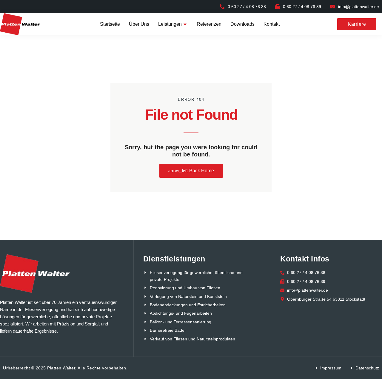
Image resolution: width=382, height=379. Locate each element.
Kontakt (272, 24)
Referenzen (209, 24)
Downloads (242, 24)
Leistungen (170, 24)
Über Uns (139, 24)
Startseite (110, 24)
